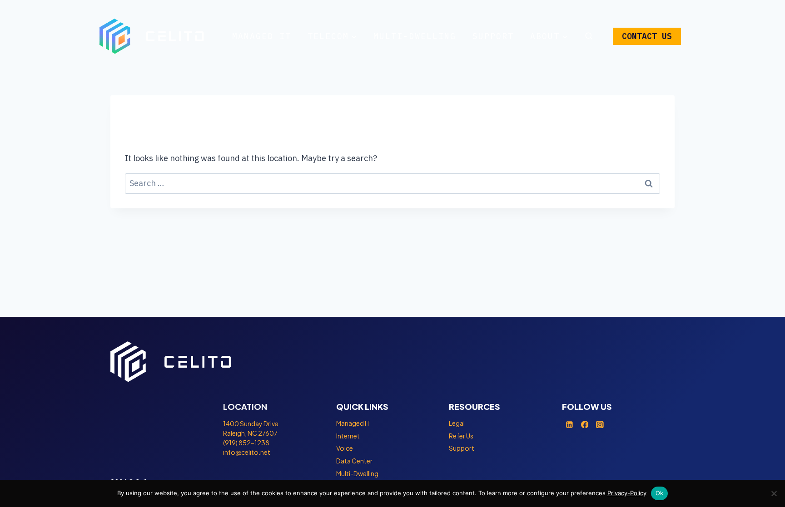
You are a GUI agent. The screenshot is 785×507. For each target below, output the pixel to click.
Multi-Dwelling (414, 36)
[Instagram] (600, 424)
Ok (660, 493)
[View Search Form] (589, 36)
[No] (773, 493)
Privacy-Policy (626, 493)
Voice (344, 448)
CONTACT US (647, 36)
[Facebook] (584, 424)
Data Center (354, 461)
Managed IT (261, 36)
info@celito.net (246, 452)
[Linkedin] (569, 424)
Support (493, 36)
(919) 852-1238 (246, 442)
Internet (348, 436)
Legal (457, 423)
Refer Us (461, 436)
